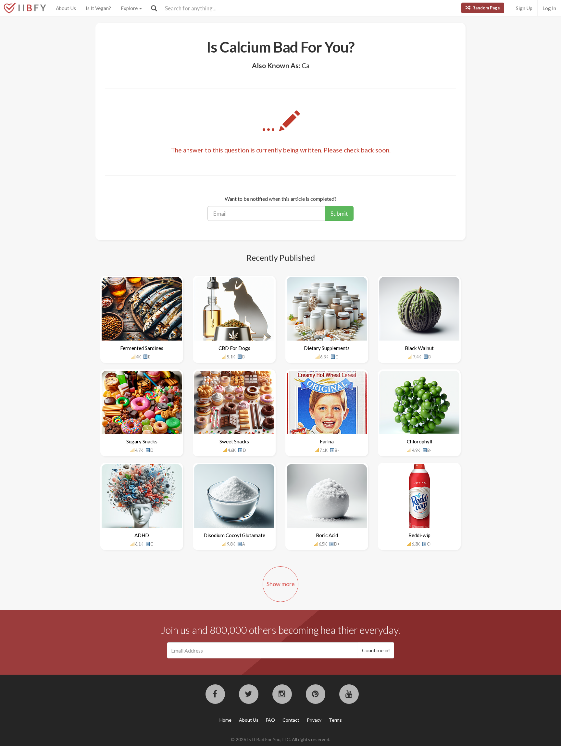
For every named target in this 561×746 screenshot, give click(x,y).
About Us (66, 8)
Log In (549, 8)
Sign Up (524, 8)
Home (225, 720)
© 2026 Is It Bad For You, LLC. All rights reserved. (280, 739)
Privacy (314, 720)
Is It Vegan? (98, 8)
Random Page (485, 7)
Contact (290, 720)
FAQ (270, 720)
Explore (130, 8)
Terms (335, 720)
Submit (339, 213)
